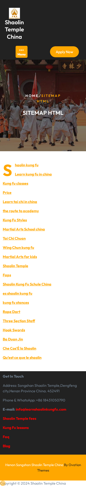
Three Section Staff (19, 321)
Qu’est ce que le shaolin (22, 357)
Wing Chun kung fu (18, 247)
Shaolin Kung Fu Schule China (27, 284)
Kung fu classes (15, 183)
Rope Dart (11, 311)
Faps (7, 275)
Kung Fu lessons (16, 427)
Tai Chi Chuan (14, 238)
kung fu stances (16, 302)
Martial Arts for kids (20, 256)
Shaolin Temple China (14, 29)
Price (7, 192)
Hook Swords (14, 330)
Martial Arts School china (24, 229)
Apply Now (64, 51)
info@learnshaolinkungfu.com (41, 409)
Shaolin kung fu (27, 165)
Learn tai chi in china (20, 201)
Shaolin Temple (15, 266)
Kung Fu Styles (15, 220)
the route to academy (21, 211)
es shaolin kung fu (17, 293)
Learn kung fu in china (33, 174)
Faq (6, 436)
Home (32, 95)
